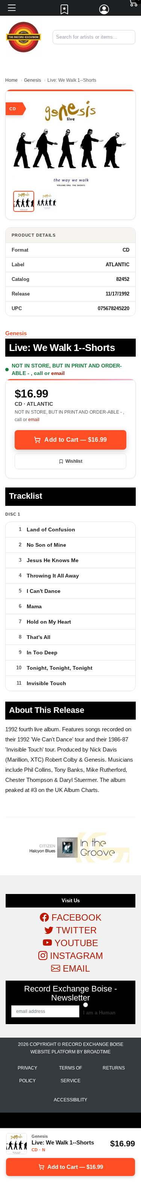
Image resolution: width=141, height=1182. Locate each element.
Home (11, 80)
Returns (114, 1068)
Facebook (75, 917)
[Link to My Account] (104, 11)
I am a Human (99, 1013)
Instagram (75, 956)
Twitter (75, 930)
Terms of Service (70, 1074)
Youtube (75, 943)
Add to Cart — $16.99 (75, 439)
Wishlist (73, 461)
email (58, 373)
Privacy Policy (27, 1074)
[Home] (23, 37)
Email (75, 968)
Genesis (32, 80)
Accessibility (70, 1099)
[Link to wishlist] (64, 11)
